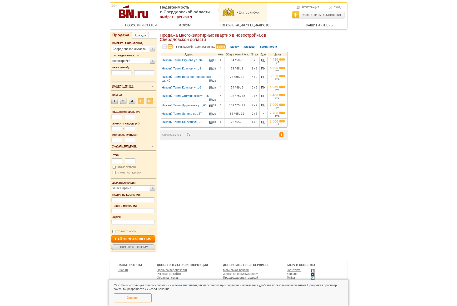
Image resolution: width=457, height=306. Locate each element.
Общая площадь (126, 111)
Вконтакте (294, 270)
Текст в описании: (124, 206)
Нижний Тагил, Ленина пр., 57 (182, 113)
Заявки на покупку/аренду (240, 273)
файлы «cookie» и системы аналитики (171, 285)
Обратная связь (168, 277)
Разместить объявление (322, 15)
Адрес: (116, 217)
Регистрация (310, 7)
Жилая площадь (126, 123)
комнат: (117, 95)
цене (222, 46)
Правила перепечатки (172, 270)
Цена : (121, 67)
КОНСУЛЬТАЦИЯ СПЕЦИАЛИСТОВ (246, 25)
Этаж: (116, 155)
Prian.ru (123, 270)
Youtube (292, 273)
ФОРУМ (185, 25)
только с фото (126, 231)
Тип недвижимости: (125, 55)
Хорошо (132, 298)
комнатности (268, 46)
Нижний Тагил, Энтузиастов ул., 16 (185, 96)
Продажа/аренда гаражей (240, 277)
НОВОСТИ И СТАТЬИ (141, 25)
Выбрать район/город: (127, 43)
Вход (337, 7)
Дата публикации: (124, 183)
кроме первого (127, 167)
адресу (234, 46)
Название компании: (126, 194)
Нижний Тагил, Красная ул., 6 (181, 87)
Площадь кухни (125, 134)
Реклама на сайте (169, 273)
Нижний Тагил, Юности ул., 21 (182, 122)
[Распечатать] (188, 134)
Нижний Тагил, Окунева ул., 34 (182, 60)
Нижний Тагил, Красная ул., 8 (181, 68)
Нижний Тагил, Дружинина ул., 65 (184, 105)
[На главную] (156, 13)
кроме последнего (129, 173)
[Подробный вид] (165, 46)
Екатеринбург (249, 12)
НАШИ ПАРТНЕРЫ (319, 25)
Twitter (291, 277)
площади (249, 46)
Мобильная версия (236, 270)
